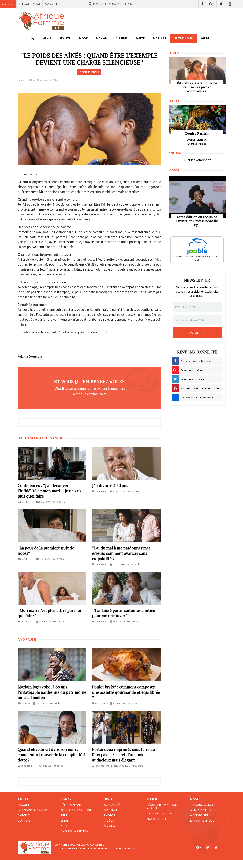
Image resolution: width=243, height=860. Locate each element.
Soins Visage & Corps (33, 810)
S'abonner (197, 332)
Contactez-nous (125, 848)
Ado (64, 826)
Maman (101, 38)
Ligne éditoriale (91, 848)
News (47, 38)
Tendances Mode (202, 804)
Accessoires (199, 815)
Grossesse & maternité (77, 810)
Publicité (107, 848)
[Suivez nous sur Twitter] (221, 4)
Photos (109, 815)
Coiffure (24, 820)
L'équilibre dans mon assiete (162, 806)
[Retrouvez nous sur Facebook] (202, 4)
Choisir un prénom (74, 831)
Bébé (64, 815)
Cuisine (121, 38)
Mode (83, 38)
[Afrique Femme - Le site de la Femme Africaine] (41, 21)
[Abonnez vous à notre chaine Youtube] (230, 4)
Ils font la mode (202, 820)
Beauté (65, 38)
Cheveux (24, 815)
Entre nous (183, 38)
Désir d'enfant (71, 804)
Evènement (8, 4)
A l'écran (110, 810)
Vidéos (36, 4)
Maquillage (26, 804)
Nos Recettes (157, 818)
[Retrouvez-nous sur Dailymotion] (238, 4)
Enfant (66, 820)
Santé (140, 38)
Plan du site (51, 4)
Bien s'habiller (200, 810)
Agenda (109, 826)
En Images (23, 4)
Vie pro (206, 38)
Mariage (159, 38)
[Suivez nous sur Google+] (211, 4)
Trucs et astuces (160, 813)
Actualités (112, 804)
